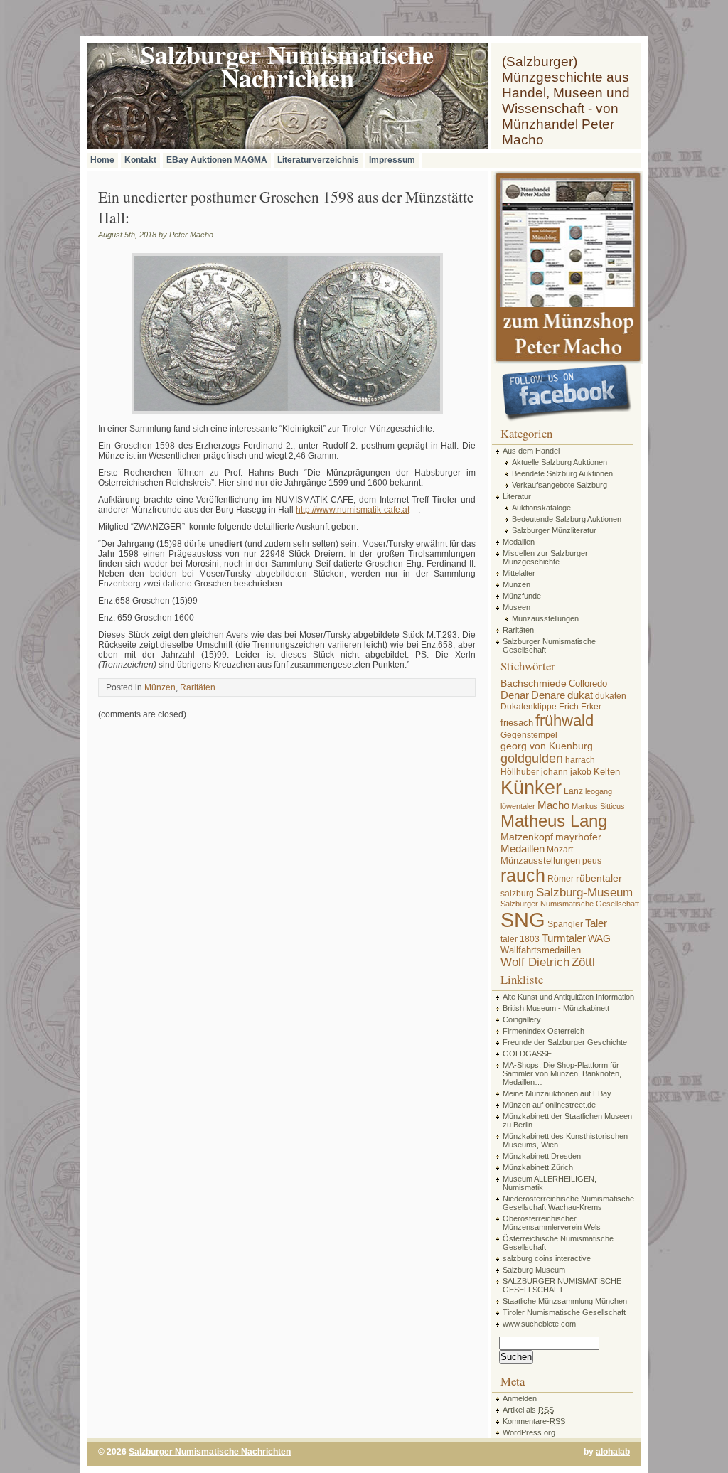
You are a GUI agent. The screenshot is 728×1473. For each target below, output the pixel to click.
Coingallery (522, 1019)
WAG (599, 938)
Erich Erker (580, 707)
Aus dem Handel (531, 450)
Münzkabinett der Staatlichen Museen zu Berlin (567, 1120)
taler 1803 (520, 939)
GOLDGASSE (527, 1053)
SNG (522, 919)
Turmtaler (564, 938)
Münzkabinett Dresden (542, 1156)
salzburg (517, 894)
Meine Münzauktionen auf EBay (557, 1093)
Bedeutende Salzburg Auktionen (566, 519)
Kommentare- (534, 1421)
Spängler (565, 924)
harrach (580, 760)
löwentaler (517, 806)
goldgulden (531, 758)
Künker (531, 787)
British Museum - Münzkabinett (556, 1008)
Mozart (560, 850)
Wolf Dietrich (534, 961)
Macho (553, 805)
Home (102, 160)
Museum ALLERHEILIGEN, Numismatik (549, 1182)
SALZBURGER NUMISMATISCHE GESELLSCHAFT (562, 1285)
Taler (596, 923)
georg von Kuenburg (546, 745)
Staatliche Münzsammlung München (565, 1301)
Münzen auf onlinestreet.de (549, 1104)
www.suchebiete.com (539, 1323)
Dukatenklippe (528, 707)
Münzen (160, 687)
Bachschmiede (533, 683)
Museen (516, 607)
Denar (514, 695)
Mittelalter (519, 573)
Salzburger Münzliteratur (554, 530)
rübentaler (599, 878)
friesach (516, 722)
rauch (522, 875)
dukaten (610, 696)
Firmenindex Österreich (543, 1031)
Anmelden (520, 1398)
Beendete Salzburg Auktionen (562, 473)
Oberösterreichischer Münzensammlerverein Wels (552, 1222)
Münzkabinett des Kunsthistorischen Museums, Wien (565, 1140)
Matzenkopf (526, 836)
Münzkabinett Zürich (538, 1167)
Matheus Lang (553, 821)
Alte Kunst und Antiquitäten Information (568, 996)
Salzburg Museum (534, 1269)
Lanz (573, 791)
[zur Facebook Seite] (566, 393)
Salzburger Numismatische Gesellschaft (549, 645)
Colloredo (588, 683)
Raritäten (197, 687)
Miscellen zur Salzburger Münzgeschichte (545, 557)
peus (591, 861)
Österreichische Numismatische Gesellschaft (558, 1242)
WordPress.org (529, 1432)
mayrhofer (578, 836)
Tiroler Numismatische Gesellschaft (564, 1312)
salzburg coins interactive (547, 1258)
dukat (580, 695)
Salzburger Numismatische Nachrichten (210, 1452)
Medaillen (519, 541)
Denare (548, 695)
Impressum (392, 160)
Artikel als (528, 1409)
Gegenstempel (528, 735)
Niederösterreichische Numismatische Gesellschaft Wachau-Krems (568, 1202)
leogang (598, 791)
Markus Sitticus (598, 806)
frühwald (564, 720)
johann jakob (566, 772)
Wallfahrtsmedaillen (540, 950)
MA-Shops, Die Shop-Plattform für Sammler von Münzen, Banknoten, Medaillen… (562, 1073)
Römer (560, 879)
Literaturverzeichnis (318, 160)
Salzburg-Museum (584, 892)
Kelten (607, 771)
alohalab (613, 1452)
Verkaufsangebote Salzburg (559, 485)
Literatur (517, 496)
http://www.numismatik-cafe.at (353, 510)
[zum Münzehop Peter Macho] (567, 361)
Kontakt (140, 160)
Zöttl (583, 961)
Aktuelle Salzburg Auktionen (559, 462)
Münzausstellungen (545, 618)
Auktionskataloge (541, 507)
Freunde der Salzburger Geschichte (565, 1042)
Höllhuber (519, 772)
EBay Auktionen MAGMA (216, 160)
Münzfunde (522, 595)
